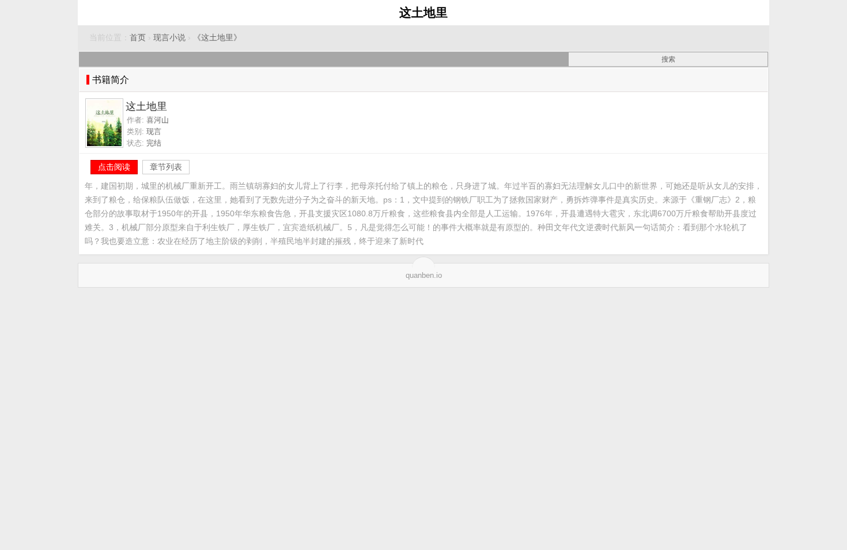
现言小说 (169, 37)
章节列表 (166, 166)
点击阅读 (114, 166)
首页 (138, 37)
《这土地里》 (217, 37)
